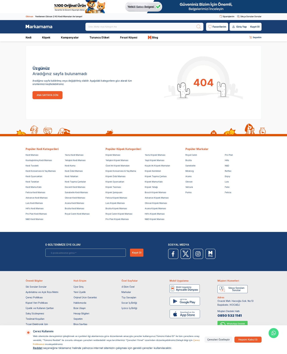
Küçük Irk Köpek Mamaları (157, 165)
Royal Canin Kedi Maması (77, 214)
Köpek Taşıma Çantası (156, 176)
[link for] (143, 6)
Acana (188, 176)
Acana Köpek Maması (155, 208)
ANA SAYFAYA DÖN (47, 95)
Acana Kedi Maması (74, 203)
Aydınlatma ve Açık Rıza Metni (42, 292)
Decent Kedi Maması (75, 187)
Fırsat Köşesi (128, 37)
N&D (227, 165)
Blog (155, 37)
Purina (188, 192)
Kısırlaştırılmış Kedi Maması (39, 160)
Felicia (228, 192)
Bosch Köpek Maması (155, 192)
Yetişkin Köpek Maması (117, 160)
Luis (227, 181)
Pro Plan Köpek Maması (117, 219)
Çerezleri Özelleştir (218, 339)
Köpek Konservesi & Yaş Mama (121, 171)
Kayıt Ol (255, 26)
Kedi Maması (32, 155)
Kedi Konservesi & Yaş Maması (41, 171)
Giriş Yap (241, 26)
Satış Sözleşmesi (35, 313)
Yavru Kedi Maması (74, 155)
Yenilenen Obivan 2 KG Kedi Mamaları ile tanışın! (54, 16)
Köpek (46, 37)
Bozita (188, 160)
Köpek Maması (113, 155)
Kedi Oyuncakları (34, 176)
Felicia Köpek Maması (116, 197)
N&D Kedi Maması (34, 219)
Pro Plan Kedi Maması (36, 214)
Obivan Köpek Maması (156, 203)
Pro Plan (229, 155)
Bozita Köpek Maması (116, 208)
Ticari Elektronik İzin (37, 324)
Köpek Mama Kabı (154, 181)
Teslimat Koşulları (35, 318)
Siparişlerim (228, 16)
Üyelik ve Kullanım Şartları (40, 308)
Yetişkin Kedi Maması (75, 160)
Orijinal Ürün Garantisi (85, 297)
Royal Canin (191, 155)
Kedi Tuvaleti (32, 165)
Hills (227, 160)
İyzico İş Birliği (129, 308)
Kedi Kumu (70, 165)
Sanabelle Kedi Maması (76, 192)
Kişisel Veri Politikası (37, 302)
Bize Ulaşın (80, 308)
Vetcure (189, 187)
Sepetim (78, 318)
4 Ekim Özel (128, 286)
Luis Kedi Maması (34, 203)
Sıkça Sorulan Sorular (251, 16)
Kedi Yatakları (71, 176)
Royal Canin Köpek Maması (119, 214)
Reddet (37, 348)
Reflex (228, 171)
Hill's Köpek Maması (155, 214)
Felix (227, 187)
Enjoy (227, 176)
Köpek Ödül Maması (115, 176)
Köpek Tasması (113, 187)
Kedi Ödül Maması (74, 171)
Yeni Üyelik (80, 292)
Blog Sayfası (80, 324)
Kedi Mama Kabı (34, 187)
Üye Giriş (78, 286)
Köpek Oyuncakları (115, 181)
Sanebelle (190, 165)
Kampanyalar (70, 37)
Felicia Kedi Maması (35, 192)
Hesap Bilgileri (81, 313)
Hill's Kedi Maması (35, 208)
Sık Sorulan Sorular (36, 286)
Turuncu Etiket (99, 37)
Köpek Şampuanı (114, 192)
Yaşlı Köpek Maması (154, 160)
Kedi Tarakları (32, 181)
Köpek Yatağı (151, 187)
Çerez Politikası (34, 297)
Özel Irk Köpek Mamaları (118, 165)
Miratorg (189, 171)
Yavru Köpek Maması (155, 155)
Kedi (28, 37)
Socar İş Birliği (129, 302)
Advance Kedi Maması (37, 197)
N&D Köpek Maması (154, 219)
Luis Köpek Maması (115, 203)
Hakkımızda (80, 302)
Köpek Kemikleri (153, 171)
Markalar (126, 292)
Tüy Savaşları (128, 297)
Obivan (189, 181)
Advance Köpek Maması (157, 197)
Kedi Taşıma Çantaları (75, 181)
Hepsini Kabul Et (248, 339)
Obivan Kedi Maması (75, 197)
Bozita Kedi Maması (74, 208)
